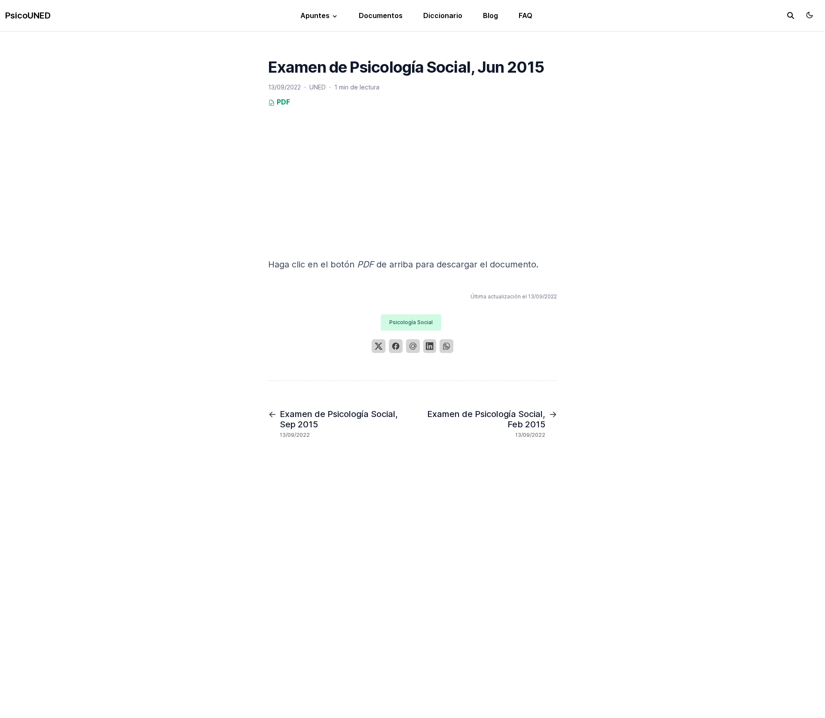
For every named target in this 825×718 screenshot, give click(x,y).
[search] (790, 15)
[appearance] (809, 15)
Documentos (381, 15)
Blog (490, 15)
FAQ (525, 15)
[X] (378, 346)
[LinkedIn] (429, 346)
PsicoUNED (28, 15)
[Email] (413, 346)
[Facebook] (396, 346)
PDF (282, 102)
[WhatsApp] (446, 346)
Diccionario (442, 15)
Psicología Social (411, 322)
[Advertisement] (412, 196)
